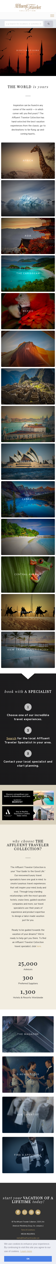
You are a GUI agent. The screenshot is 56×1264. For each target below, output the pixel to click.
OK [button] (28, 1259)
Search (11, 738)
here (39, 946)
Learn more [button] (26, 1251)
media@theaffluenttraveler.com (28, 1238)
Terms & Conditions (28, 1230)
